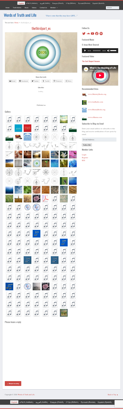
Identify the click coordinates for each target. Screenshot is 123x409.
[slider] (113, 50)
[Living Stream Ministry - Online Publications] (84, 94)
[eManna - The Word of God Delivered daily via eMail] (84, 117)
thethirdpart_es (41, 28)
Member (53, 8)
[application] (100, 50)
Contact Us (43, 8)
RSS (83, 160)
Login (84, 154)
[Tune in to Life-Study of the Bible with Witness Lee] (84, 102)
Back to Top (112, 394)
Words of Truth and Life (20, 15)
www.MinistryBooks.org (97, 94)
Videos (34, 8)
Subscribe (87, 145)
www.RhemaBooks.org (96, 109)
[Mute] (108, 50)
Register (85, 157)
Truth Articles (17, 8)
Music (26, 8)
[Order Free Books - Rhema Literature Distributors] (84, 109)
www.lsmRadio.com (95, 102)
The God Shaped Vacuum (91, 61)
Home (7, 8)
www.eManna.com (95, 117)
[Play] (85, 50)
